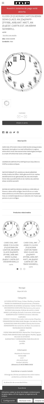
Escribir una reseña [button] (9, 35)
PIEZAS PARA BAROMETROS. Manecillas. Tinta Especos (22, 332)
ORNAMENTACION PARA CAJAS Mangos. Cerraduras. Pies (22, 321)
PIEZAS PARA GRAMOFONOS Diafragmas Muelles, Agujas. (22, 335)
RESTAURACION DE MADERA (22, 328)
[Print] (11, 132)
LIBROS (22, 330)
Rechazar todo (25, 400)
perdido (22, 343)
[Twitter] (14, 132)
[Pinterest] (18, 132)
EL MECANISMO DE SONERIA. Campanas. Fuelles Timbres (22, 306)
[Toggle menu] (3, 3)
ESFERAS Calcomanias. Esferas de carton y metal (22, 310)
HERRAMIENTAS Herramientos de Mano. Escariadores (22, 326)
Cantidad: (22, 113)
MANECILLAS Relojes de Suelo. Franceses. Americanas (22, 312)
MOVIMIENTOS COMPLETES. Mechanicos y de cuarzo (22, 308)
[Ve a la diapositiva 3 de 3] (24, 269)
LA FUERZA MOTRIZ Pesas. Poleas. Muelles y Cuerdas (22, 301)
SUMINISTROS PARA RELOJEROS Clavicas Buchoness (22, 323)
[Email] (7, 132)
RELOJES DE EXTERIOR (22, 337)
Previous (3, 241)
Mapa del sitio (22, 291)
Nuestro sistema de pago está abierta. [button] (22, 10)
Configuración (9, 400)
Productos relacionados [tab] (22, 212)
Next (39, 241)
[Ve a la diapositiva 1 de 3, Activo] (17, 269)
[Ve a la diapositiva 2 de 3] (21, 269)
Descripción (22, 141)
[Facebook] (3, 132)
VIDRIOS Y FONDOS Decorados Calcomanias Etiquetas (22, 319)
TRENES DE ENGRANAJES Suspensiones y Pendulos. (22, 303)
